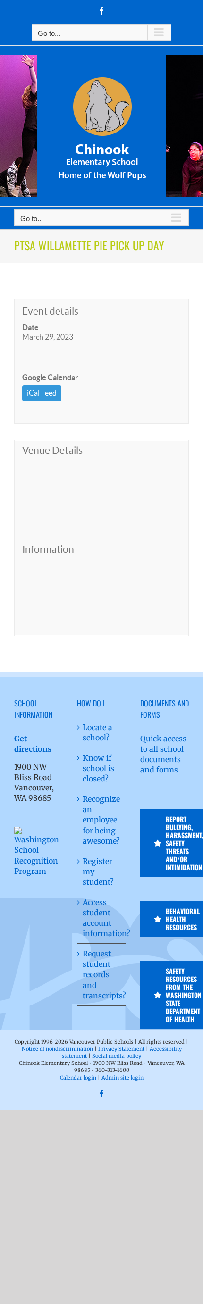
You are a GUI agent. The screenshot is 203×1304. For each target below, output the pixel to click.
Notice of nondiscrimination (57, 1049)
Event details (50, 311)
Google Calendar (50, 377)
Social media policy (116, 1056)
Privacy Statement (121, 1049)
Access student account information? (102, 917)
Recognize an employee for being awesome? (101, 819)
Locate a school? (97, 732)
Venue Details (52, 450)
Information (48, 549)
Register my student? (98, 871)
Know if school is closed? (98, 768)
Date (30, 327)
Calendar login (78, 1077)
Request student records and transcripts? (102, 974)
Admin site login (123, 1077)
